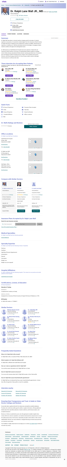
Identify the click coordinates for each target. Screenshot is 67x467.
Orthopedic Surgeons (29, 438)
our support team (33, 423)
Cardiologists (27, 434)
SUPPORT (7, 445)
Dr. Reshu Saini (10, 324)
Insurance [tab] (26, 34)
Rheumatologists (26, 440)
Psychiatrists (13, 440)
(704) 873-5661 (6, 159)
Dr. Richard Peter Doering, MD (13, 317)
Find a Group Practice (16, 442)
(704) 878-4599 (6, 147)
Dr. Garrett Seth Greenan (13, 331)
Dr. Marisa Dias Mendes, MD (12, 78)
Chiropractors (33, 434)
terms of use (27, 449)
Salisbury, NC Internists (21, 395)
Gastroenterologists (25, 436)
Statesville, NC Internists (6, 391)
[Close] (64, 459)
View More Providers (21, 99)
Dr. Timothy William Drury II (34, 324)
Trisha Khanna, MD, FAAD (32, 78)
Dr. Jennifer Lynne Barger (36, 188)
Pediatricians (46, 438)
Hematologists (32, 436)
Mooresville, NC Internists (21, 391)
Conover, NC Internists (6, 393)
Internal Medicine (5, 237)
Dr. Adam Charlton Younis (13, 338)
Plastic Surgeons (53, 438)
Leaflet (34, 147)
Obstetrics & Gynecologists (53, 436)
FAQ (12, 445)
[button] (35, 142)
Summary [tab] (3, 34)
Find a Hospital (8, 442)
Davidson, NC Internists (21, 393)
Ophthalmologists (14, 438)
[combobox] (7, 224)
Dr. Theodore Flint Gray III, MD (34, 317)
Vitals (41, 147)
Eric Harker (8, 88)
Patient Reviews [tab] (11, 34)
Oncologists (7, 438)
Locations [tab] (19, 34)
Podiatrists (7, 440)
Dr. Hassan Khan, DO (31, 68)
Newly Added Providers (55, 440)
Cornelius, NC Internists (6, 395)
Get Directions (4, 144)
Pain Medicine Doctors (38, 438)
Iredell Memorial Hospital (18, 30)
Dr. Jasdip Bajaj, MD (32, 309)
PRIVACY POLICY (24, 445)
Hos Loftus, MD (9, 68)
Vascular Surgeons (39, 440)
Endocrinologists (8, 436)
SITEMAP (16, 445)
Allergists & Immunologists (10, 434)
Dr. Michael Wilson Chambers (32, 339)
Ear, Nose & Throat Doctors (53, 434)
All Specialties (46, 440)
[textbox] (7, 224)
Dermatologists (44, 434)
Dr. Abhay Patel (31, 331)
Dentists (38, 434)
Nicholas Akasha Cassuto (13, 309)
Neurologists (44, 436)
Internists (38, 436)
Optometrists (21, 438)
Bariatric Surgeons (19, 434)
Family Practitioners (16, 436)
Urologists (33, 440)
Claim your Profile (53, 11)
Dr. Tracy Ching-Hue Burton (33, 88)
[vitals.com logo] (4, 1)
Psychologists (19, 440)
